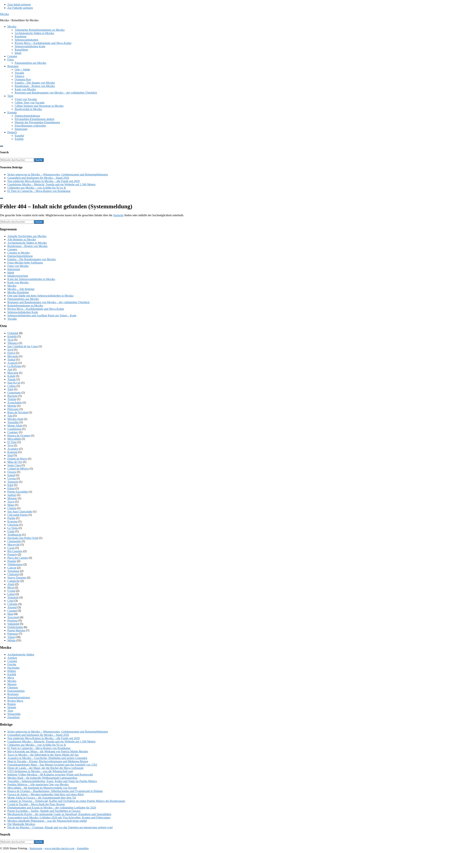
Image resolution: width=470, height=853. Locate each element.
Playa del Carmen (17, 557)
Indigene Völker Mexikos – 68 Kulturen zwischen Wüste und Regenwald (50, 774)
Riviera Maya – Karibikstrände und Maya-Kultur (35, 308)
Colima (11, 385)
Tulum (11, 637)
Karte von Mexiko (18, 282)
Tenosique (13, 571)
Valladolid (13, 623)
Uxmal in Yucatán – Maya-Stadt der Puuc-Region (36, 804)
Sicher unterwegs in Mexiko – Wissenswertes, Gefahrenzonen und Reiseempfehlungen (57, 174)
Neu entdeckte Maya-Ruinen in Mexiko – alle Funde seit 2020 (43, 181)
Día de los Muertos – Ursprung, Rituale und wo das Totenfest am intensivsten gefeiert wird (60, 827)
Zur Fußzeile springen (20, 7)
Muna (10, 504)
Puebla (11, 518)
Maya (10, 677)
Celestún (12, 604)
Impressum (13, 269)
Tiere (10, 710)
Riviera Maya (15, 700)
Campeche (13, 580)
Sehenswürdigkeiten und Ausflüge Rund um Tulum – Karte (41, 315)
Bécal (10, 587)
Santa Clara (14, 465)
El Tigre (12, 442)
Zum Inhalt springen (19, 4)
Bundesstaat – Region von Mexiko (27, 246)
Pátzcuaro (13, 409)
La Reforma (14, 366)
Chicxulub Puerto (17, 514)
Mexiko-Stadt (15, 419)
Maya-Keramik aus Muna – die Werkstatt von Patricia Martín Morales (47, 751)
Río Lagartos (14, 551)
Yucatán (12, 318)
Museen (12, 684)
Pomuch (12, 554)
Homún (11, 561)
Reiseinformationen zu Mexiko (25, 305)
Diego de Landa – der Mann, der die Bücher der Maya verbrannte (45, 767)
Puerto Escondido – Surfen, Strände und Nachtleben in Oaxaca (43, 810)
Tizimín (11, 399)
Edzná (11, 488)
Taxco (11, 501)
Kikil (10, 485)
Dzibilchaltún (15, 627)
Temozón (12, 481)
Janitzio (11, 495)
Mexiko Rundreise (18, 292)
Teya (10, 445)
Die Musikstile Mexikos (21, 824)
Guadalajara (14, 428)
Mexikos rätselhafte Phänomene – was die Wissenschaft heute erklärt (47, 820)
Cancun (11, 567)
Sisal (10, 455)
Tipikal (11, 359)
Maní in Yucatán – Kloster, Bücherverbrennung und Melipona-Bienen (47, 761)
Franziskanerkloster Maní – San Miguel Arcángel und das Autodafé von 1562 (52, 764)
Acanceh (12, 362)
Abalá (10, 584)
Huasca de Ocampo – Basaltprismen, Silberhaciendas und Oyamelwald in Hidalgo (55, 791)
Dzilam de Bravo (17, 458)
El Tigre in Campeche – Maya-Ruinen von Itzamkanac (39, 191)
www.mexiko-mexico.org (59, 848)
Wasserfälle (14, 714)
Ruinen (11, 704)
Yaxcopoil (13, 617)
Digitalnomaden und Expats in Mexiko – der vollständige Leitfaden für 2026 (51, 807)
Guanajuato (14, 392)
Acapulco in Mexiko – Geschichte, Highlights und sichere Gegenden (47, 758)
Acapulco (13, 448)
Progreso (12, 620)
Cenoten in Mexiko (18, 252)
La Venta (12, 528)
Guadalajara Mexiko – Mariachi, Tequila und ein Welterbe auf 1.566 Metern (51, 184)
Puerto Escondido (17, 491)
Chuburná (13, 574)
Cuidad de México (18, 468)
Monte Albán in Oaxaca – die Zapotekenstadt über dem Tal (41, 797)
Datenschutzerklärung (20, 256)
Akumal (12, 607)
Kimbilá (12, 336)
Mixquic (12, 498)
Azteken (12, 657)
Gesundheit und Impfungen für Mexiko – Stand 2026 (38, 177)
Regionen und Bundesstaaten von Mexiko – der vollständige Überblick (48, 302)
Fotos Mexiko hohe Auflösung (25, 262)
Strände (11, 707)
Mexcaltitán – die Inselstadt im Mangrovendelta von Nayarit (42, 787)
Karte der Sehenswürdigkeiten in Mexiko (31, 279)
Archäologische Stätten (20, 654)
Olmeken (12, 687)
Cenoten (12, 249)
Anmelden (83, 848)
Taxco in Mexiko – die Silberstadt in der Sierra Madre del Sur (43, 754)
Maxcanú (12, 372)
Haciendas (13, 667)
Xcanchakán (14, 402)
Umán (11, 531)
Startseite (118, 215)
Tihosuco (12, 343)
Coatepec (12, 432)
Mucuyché (13, 544)
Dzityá (11, 352)
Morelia (11, 405)
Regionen (13, 694)
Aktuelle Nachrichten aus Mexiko (26, 236)
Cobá (10, 600)
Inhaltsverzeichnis (17, 275)
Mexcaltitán (14, 438)
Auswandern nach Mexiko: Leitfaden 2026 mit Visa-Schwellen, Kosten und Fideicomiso (58, 817)
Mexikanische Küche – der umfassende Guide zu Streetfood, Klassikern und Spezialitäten (59, 814)
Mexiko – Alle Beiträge (21, 289)
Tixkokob (13, 597)
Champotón (14, 541)
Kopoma (12, 521)
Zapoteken (13, 717)
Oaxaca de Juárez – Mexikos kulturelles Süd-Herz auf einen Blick (45, 794)
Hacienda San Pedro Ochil (22, 537)
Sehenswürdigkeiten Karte (22, 312)
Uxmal (11, 590)
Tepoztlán (13, 422)
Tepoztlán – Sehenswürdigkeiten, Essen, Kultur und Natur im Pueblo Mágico (52, 781)
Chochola (13, 524)
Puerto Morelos (16, 630)
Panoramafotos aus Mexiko (23, 298)
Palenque (12, 633)
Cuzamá (12, 610)
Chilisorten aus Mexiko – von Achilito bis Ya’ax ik (36, 187)
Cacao (11, 547)
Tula (9, 415)
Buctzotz (12, 395)
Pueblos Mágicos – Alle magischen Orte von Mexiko (38, 784)
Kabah (11, 376)
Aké (9, 369)
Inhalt (10, 272)
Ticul (10, 339)
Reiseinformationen (18, 697)
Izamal (11, 475)
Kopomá (12, 452)
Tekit (10, 389)
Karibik (11, 674)
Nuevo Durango (16, 577)
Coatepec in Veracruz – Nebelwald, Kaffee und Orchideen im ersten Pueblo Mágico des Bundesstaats (66, 801)
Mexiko (4, 14)
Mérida (11, 640)
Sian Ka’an (13, 382)
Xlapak (11, 379)
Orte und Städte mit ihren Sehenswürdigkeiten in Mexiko (40, 295)
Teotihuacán (14, 534)
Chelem (11, 508)
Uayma (11, 478)
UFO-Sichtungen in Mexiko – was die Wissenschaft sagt (40, 771)
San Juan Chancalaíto (19, 511)
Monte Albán (15, 425)
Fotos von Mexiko (18, 265)
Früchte (11, 664)
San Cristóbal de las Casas (22, 346)
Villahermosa (15, 564)
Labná (11, 594)
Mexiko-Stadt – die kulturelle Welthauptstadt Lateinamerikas (42, 777)
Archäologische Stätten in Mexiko (27, 242)
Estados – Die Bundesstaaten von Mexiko (31, 259)
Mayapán (12, 356)
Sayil (10, 349)
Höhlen (11, 671)
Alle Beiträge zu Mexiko (21, 239)
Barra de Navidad (17, 412)
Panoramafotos (16, 690)
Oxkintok (12, 333)
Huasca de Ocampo (18, 435)
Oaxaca (11, 471)
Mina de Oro (14, 461)
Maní (10, 613)
